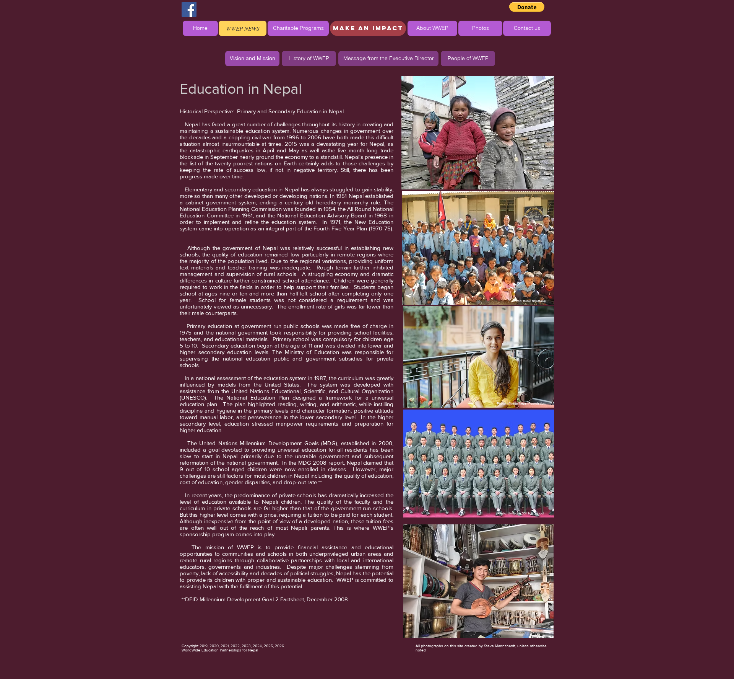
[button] (526, 7)
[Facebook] (189, 9)
